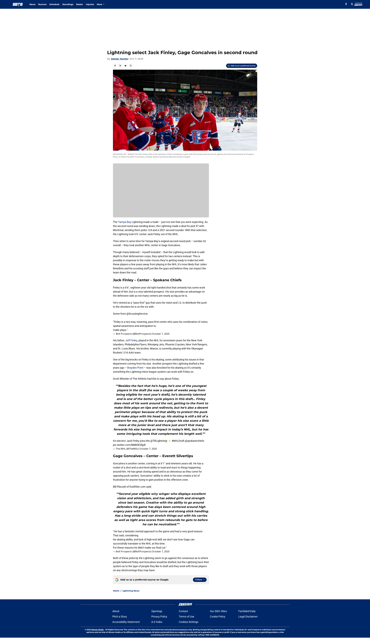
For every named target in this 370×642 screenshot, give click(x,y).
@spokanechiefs (194, 440)
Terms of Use (186, 616)
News (32, 4)
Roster (79, 4)
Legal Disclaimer (248, 616)
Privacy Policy (159, 616)
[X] (352, 4)
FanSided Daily (247, 611)
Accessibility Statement (126, 621)
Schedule (54, 4)
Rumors (42, 4)
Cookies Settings (188, 621)
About (115, 611)
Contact (183, 611)
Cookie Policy (217, 616)
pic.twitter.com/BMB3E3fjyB (129, 444)
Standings (67, 4)
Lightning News (130, 590)
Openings (156, 611)
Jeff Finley (131, 340)
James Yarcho (119, 58)
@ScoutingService (137, 313)
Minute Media (97, 630)
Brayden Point (135, 367)
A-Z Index (156, 621)
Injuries (90, 4)
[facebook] (346, 4)
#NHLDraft (178, 440)
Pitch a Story (119, 616)
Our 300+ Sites (218, 611)
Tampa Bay (124, 221)
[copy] (131, 66)
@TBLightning (158, 440)
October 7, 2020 (160, 333)
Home (116, 590)
